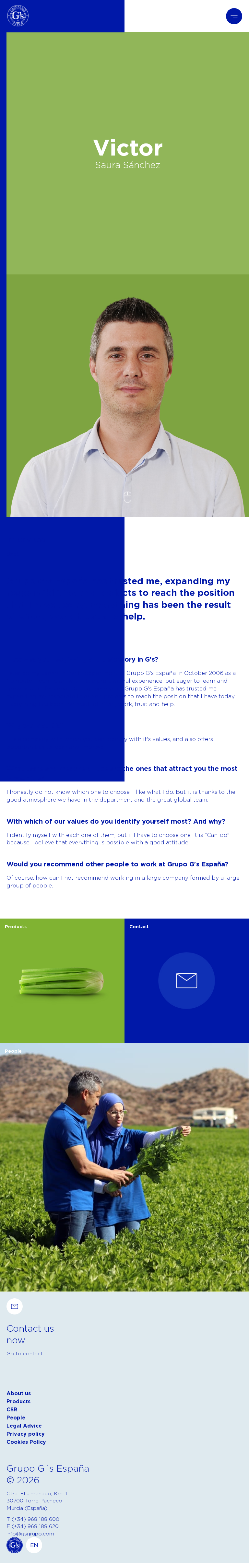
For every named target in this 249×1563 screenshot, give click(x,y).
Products (18, 1401)
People (15, 1417)
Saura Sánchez (127, 164)
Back (12, 554)
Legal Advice (24, 1425)
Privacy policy (25, 1433)
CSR (11, 1409)
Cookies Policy (26, 1442)
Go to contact (24, 1353)
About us (18, 1393)
